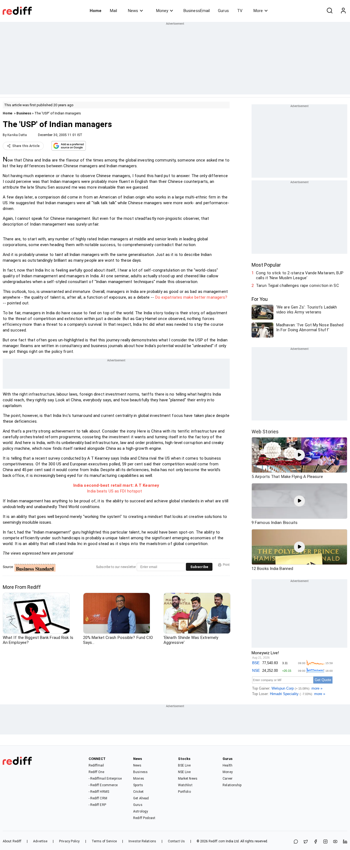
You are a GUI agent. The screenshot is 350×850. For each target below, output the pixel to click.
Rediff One (96, 772)
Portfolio (184, 792)
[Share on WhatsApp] (296, 842)
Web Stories (265, 431)
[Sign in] (343, 10)
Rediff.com (217, 841)
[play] (299, 455)
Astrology (140, 811)
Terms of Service (104, 841)
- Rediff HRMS (99, 792)
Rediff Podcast (144, 818)
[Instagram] (325, 842)
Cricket (138, 792)
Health (227, 765)
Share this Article (26, 146)
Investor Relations (142, 841)
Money (162, 10)
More (258, 10)
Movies (138, 778)
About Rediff (12, 841)
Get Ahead (141, 798)
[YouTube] (335, 842)
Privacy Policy (69, 841)
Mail (113, 10)
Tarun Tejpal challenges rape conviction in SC (297, 285)
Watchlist (185, 785)
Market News (187, 778)
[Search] (329, 10)
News (133, 10)
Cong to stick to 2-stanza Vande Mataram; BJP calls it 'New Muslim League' (299, 275)
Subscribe (199, 567)
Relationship (232, 785)
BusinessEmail (196, 10)
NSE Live (184, 772)
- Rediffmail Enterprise (105, 778)
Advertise (40, 841)
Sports (138, 785)
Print (226, 565)
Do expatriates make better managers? (191, 297)
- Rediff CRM (98, 798)
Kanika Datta (17, 135)
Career (227, 778)
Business (23, 113)
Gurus (223, 10)
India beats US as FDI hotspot (114, 491)
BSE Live (184, 765)
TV (240, 10)
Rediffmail (96, 765)
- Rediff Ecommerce (103, 785)
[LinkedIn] (345, 842)
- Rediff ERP (97, 805)
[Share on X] (306, 842)
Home (95, 10)
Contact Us (176, 841)
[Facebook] (315, 842)
